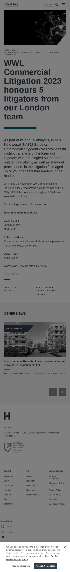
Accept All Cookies (45, 566)
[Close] (64, 547)
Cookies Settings (21, 566)
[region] (35, 557)
